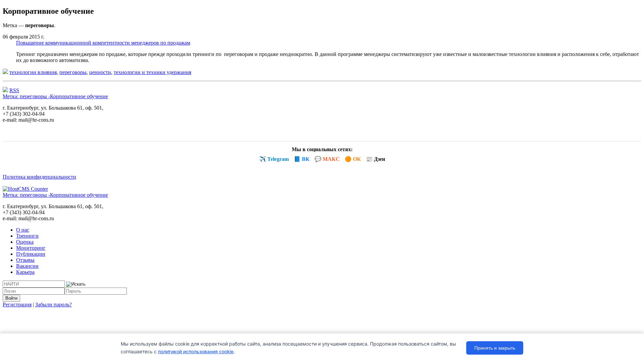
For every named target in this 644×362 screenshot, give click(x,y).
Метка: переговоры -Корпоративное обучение (55, 96)
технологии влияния (33, 72)
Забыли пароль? (53, 304)
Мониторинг (31, 248)
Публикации (30, 254)
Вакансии (27, 266)
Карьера (25, 272)
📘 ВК (302, 159)
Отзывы (25, 260)
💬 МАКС (327, 159)
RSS (14, 90)
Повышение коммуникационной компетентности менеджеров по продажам (103, 43)
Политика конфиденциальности (39, 177)
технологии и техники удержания (152, 72)
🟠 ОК (353, 159)
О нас (22, 230)
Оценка (25, 242)
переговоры (73, 72)
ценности (100, 72)
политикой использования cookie (195, 351)
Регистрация (17, 304)
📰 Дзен (375, 159)
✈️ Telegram (274, 159)
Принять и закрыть (494, 348)
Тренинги (27, 236)
